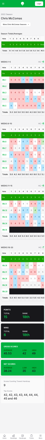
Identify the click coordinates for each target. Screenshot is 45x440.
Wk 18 (4, 278)
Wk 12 (4, 210)
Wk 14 (4, 223)
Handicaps (22, 438)
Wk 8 (4, 155)
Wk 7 (4, 148)
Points (32, 438)
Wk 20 (4, 291)
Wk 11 (4, 204)
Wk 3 (4, 92)
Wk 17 (4, 272)
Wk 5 (4, 105)
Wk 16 (4, 265)
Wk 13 (4, 217)
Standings (13, 438)
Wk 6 (4, 141)
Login (39, 4)
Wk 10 (4, 168)
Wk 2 (4, 86)
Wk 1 (4, 80)
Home (4, 438)
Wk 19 (4, 285)
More (40, 438)
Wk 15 (4, 230)
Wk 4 (4, 99)
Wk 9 (4, 161)
